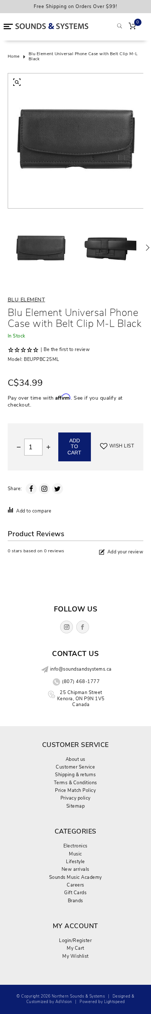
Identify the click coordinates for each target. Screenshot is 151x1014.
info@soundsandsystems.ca (81, 669)
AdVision (63, 1002)
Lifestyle (75, 861)
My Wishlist (75, 956)
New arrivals (75, 869)
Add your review (125, 552)
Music (75, 854)
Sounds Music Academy (75, 877)
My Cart (75, 948)
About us (75, 759)
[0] (132, 26)
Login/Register (75, 940)
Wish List (122, 446)
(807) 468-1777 (81, 682)
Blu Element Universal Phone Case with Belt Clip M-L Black (83, 57)
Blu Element (26, 299)
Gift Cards (75, 892)
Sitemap (75, 806)
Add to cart (74, 446)
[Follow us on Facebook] (82, 627)
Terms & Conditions (75, 782)
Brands (75, 900)
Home (14, 56)
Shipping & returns (75, 774)
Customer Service (75, 767)
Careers (75, 885)
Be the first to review (67, 349)
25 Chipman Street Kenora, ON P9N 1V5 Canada (81, 698)
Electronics (75, 846)
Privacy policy (75, 798)
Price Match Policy (75, 790)
